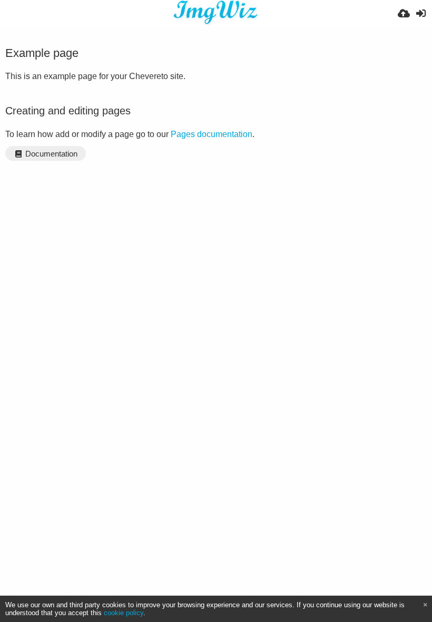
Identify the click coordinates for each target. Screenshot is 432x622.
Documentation (50, 154)
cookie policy (123, 613)
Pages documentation (211, 134)
